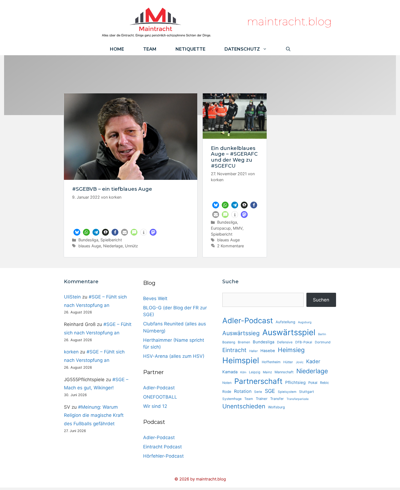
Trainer (261, 398)
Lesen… (130, 221)
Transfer (277, 399)
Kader (313, 361)
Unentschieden (243, 406)
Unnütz (131, 246)
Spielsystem (287, 392)
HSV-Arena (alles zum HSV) (173, 356)
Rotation (242, 391)
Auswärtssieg (241, 333)
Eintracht (234, 350)
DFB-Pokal (303, 342)
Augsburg (305, 322)
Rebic (324, 383)
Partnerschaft (258, 381)
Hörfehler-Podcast (163, 456)
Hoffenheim (271, 362)
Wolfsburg (276, 407)
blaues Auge (89, 246)
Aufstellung (285, 322)
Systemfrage (232, 399)
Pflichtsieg (295, 382)
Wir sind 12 (155, 406)
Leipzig (254, 372)
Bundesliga (88, 240)
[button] (76, 232)
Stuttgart (306, 392)
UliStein (72, 297)
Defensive (285, 342)
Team (149, 49)
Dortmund (323, 342)
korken (71, 352)
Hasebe (267, 350)
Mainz (267, 372)
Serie (258, 392)
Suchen (321, 300)
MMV (237, 228)
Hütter (288, 362)
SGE (270, 391)
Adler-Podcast (159, 387)
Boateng (228, 342)
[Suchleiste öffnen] (288, 49)
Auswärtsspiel (288, 332)
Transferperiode (298, 399)
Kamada (230, 371)
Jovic (299, 362)
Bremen (244, 342)
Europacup (221, 228)
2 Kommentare (230, 246)
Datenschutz (242, 49)
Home (117, 49)
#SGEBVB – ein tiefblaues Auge (112, 189)
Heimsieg (291, 349)
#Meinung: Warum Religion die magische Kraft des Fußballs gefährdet (94, 415)
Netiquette (190, 49)
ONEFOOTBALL (160, 397)
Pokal (312, 382)
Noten (227, 383)
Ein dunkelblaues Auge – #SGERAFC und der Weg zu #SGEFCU (234, 157)
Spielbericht (111, 240)
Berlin (322, 334)
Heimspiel (240, 360)
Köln (243, 372)
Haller (253, 351)
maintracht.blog (289, 21)
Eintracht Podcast (162, 446)
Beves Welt (155, 298)
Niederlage (113, 246)
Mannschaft (284, 372)
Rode (226, 391)
